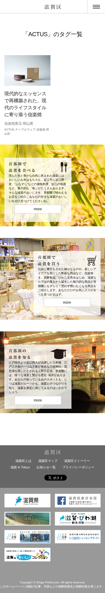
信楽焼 (40, 129)
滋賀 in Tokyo (20, 467)
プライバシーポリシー (78, 467)
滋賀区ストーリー (77, 460)
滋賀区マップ (47, 460)
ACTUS (9, 129)
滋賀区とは (23, 460)
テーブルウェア (25, 129)
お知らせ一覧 (46, 467)
